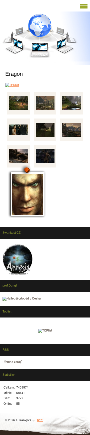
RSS (40, 420)
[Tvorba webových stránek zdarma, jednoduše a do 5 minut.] (34, 421)
